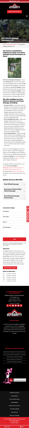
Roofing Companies (14, 392)
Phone (5, 222)
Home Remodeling (14, 408)
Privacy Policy (14, 422)
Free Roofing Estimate (14, 11)
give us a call (19, 158)
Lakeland (11, 167)
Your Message (7, 227)
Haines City (21, 167)
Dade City (15, 171)
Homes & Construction (14, 405)
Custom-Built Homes (14, 399)
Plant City (19, 169)
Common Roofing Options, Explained (14, 361)
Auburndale (6, 169)
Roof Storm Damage (14, 415)
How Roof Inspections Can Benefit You (14, 359)
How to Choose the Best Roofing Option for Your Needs (14, 354)
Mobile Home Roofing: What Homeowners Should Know (14, 351)
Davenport (5, 167)
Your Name (6, 211)
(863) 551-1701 (14, 1)
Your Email (6, 216)
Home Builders (14, 396)
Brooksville (21, 171)
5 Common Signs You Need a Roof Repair (14, 356)
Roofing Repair (14, 402)
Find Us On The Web (14, 303)
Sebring (16, 167)
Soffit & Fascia (14, 412)
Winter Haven (12, 169)
